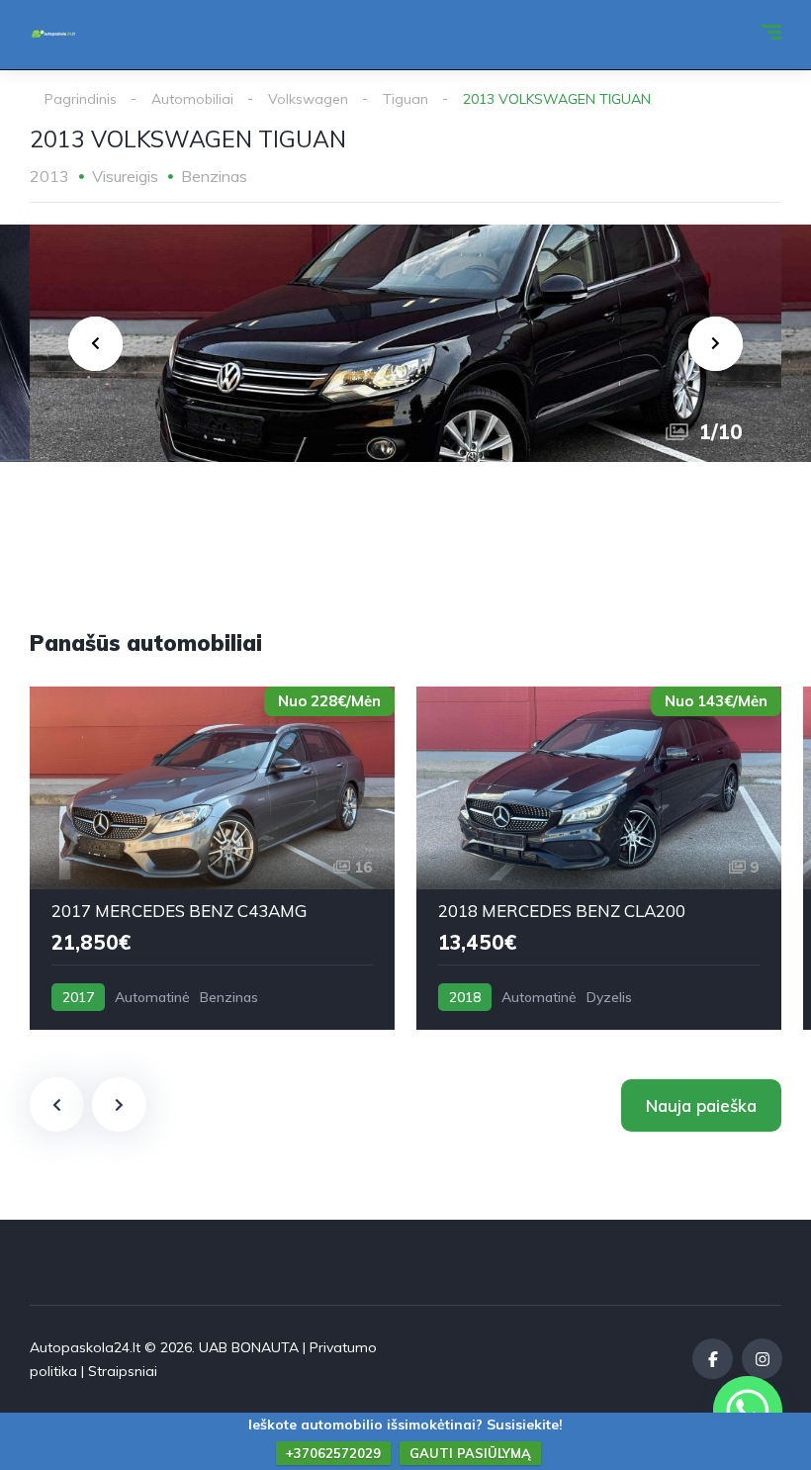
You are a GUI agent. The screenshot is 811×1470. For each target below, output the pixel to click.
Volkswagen (308, 99)
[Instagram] (762, 1358)
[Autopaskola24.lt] (53, 34)
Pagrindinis (81, 99)
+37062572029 (333, 1453)
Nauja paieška (701, 1105)
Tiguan (405, 99)
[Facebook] (712, 1358)
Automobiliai (192, 99)
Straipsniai (122, 1371)
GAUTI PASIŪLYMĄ (470, 1453)
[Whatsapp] (747, 1410)
